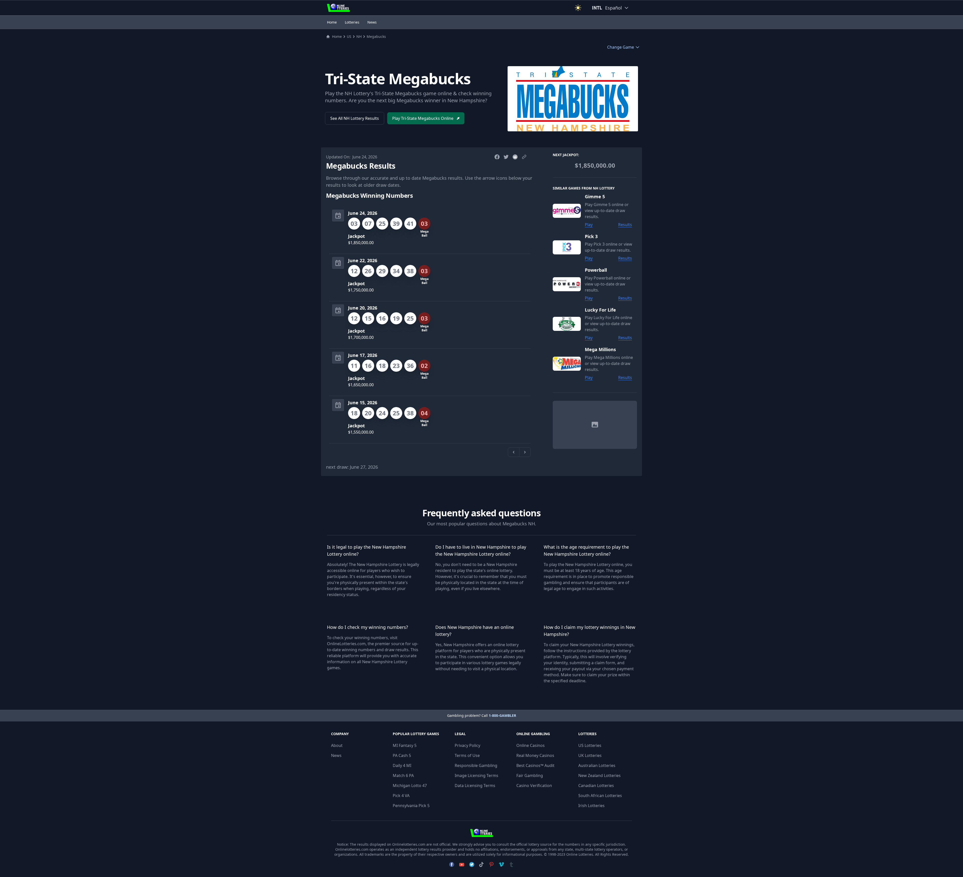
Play (589, 224)
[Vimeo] (501, 864)
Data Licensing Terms (475, 785)
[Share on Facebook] (497, 156)
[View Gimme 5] (569, 211)
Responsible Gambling (476, 765)
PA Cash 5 (402, 755)
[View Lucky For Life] (569, 324)
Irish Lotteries (591, 805)
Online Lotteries (579, 854)
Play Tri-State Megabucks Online (422, 118)
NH (359, 36)
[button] (578, 8)
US (349, 36)
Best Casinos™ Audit (535, 765)
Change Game (620, 47)
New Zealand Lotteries (599, 775)
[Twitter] (471, 864)
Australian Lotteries (596, 765)
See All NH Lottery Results (354, 118)
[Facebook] (451, 864)
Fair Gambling (529, 775)
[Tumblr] (511, 864)
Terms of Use (467, 755)
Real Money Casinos (535, 755)
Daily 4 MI (402, 765)
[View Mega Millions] (569, 363)
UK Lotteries (590, 755)
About (337, 745)
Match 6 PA (403, 775)
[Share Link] (524, 156)
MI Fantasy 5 (405, 745)
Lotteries (352, 22)
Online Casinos (530, 745)
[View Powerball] (569, 284)
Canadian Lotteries (596, 785)
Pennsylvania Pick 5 (411, 805)
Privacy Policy (467, 745)
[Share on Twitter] (506, 156)
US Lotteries (589, 745)
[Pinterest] (491, 864)
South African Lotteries (600, 795)
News (372, 22)
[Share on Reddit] (515, 156)
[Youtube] (461, 864)
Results (625, 224)
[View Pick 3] (569, 247)
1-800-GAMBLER (502, 715)
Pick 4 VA (401, 795)
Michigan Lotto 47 (410, 785)
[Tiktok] (481, 864)
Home (332, 22)
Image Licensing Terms (476, 775)
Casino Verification (534, 785)
